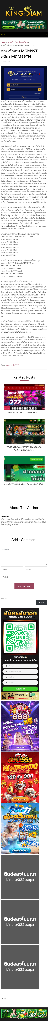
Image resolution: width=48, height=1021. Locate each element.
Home (3, 42)
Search (4, 598)
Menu (3, 34)
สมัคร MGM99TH (13, 365)
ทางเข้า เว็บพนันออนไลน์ (18, 42)
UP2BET (4, 998)
